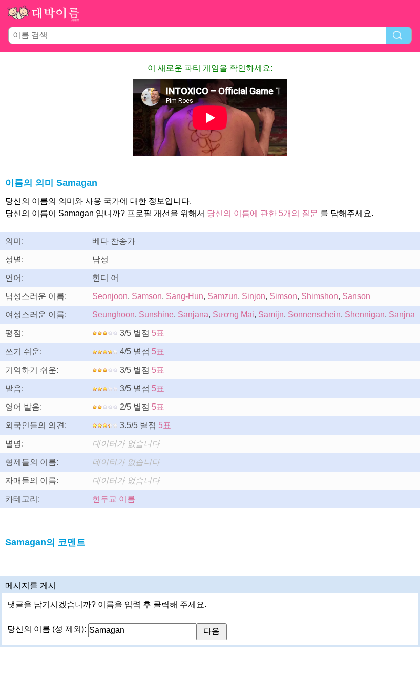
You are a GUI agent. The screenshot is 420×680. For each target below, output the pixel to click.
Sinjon (253, 296)
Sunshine (156, 314)
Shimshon (319, 296)
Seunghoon (113, 314)
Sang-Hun (184, 296)
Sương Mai (233, 314)
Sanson (356, 296)
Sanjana (193, 314)
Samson (147, 296)
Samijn (271, 314)
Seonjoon (110, 296)
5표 (158, 333)
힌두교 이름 (113, 499)
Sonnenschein (314, 314)
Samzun (222, 296)
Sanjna (402, 314)
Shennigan (365, 314)
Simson (283, 296)
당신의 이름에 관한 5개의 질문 (262, 213)
